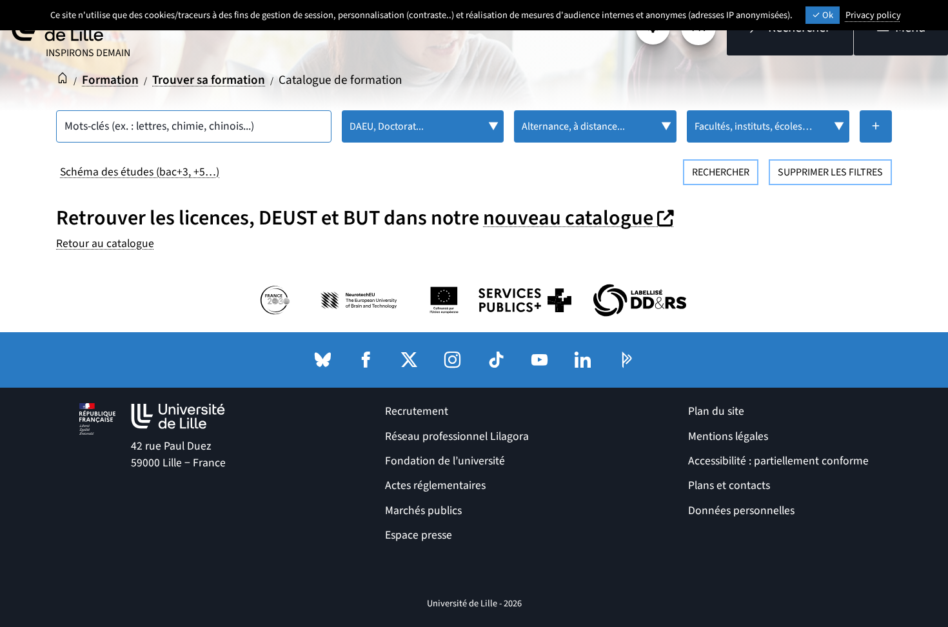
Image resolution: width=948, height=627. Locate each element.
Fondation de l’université (445, 461)
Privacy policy (873, 15)
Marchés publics (423, 511)
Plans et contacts (729, 485)
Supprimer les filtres (830, 172)
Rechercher (720, 172)
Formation (110, 80)
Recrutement (416, 411)
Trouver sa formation (208, 80)
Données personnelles (741, 511)
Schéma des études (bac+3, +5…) (139, 172)
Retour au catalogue (105, 243)
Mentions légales (728, 436)
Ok (826, 15)
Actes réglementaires (435, 485)
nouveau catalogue (580, 218)
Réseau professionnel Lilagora (457, 436)
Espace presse (418, 535)
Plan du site (716, 411)
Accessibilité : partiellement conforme (778, 461)
